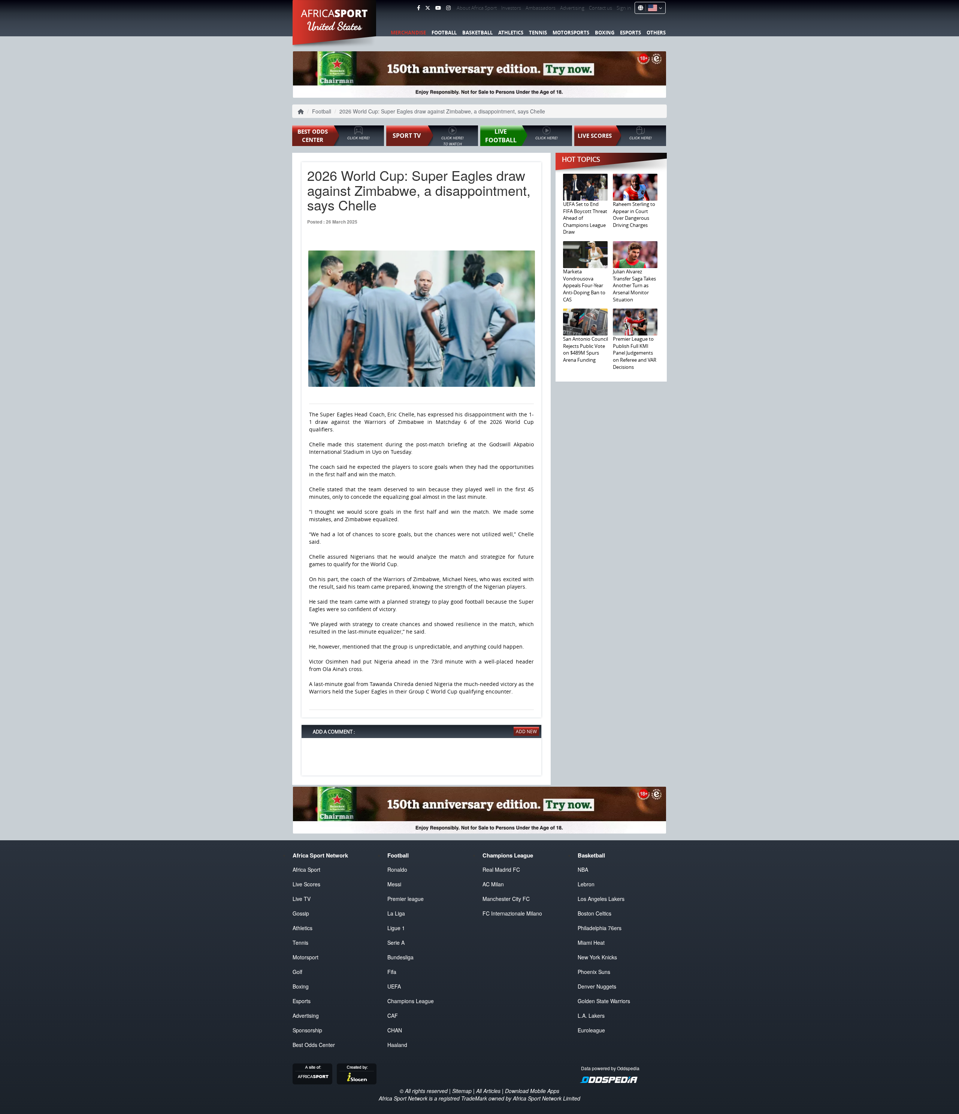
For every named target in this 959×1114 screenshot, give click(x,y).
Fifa (391, 971)
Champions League (410, 1001)
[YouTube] (438, 7)
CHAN (394, 1030)
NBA (583, 869)
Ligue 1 (396, 928)
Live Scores (306, 884)
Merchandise (408, 32)
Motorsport (305, 957)
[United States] (653, 7)
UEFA (394, 986)
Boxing (604, 32)
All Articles (488, 1091)
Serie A (396, 942)
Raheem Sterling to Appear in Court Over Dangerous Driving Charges (634, 214)
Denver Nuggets (597, 986)
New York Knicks (597, 957)
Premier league (405, 898)
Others (656, 32)
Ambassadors (541, 7)
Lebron (586, 884)
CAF (392, 1015)
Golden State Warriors (604, 1001)
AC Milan (493, 884)
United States (335, 26)
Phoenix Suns (594, 971)
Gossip (301, 913)
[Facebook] (418, 7)
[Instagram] (448, 7)
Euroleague (591, 1030)
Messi (394, 884)
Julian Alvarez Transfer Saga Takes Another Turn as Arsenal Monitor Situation (634, 285)
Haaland (397, 1044)
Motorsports (571, 32)
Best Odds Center (314, 1044)
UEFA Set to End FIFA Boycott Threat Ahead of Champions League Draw (585, 218)
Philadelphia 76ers (599, 928)
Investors (511, 7)
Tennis (538, 32)
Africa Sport (306, 869)
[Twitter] (427, 7)
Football (444, 32)
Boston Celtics (594, 913)
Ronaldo (397, 869)
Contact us (600, 7)
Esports (630, 32)
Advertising (572, 7)
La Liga (396, 913)
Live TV (302, 898)
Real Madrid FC (501, 869)
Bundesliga (400, 957)
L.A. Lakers (591, 1015)
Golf (297, 971)
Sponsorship (307, 1030)
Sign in (624, 7)
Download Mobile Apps (532, 1091)
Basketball (477, 32)
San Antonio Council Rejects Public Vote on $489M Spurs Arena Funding (585, 349)
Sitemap (462, 1091)
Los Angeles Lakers (601, 898)
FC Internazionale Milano (512, 913)
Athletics (510, 32)
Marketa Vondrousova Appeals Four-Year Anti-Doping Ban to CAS (584, 285)
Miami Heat (591, 942)
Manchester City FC (506, 898)
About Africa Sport (477, 7)
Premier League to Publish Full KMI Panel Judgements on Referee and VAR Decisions (634, 353)
